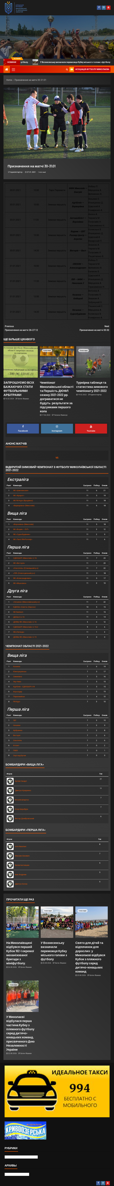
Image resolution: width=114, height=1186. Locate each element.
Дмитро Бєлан (21, 884)
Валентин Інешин (22, 865)
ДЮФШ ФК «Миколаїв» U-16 (24, 622)
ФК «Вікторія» (19, 563)
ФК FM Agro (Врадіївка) (23, 500)
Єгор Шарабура (21, 809)
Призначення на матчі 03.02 (94, 328)
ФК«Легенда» (18, 632)
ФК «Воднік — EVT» (21, 529)
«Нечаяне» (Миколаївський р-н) (26, 602)
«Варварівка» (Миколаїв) (24, 505)
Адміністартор (16, 172)
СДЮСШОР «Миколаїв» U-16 (25, 558)
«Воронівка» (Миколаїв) (23, 524)
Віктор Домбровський (24, 818)
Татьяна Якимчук (60, 415)
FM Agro (16, 702)
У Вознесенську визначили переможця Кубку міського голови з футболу (54, 951)
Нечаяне (16, 725)
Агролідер (17, 692)
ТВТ (14, 720)
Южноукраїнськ (19, 671)
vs (57, 457)
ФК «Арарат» (18, 495)
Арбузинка (17, 730)
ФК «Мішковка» (19, 583)
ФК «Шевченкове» (21, 490)
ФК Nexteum (18, 612)
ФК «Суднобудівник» (21, 534)
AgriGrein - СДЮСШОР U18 (24, 687)
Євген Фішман (23, 399)
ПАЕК (15, 750)
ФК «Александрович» (22, 578)
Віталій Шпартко (22, 800)
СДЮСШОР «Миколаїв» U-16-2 (25, 627)
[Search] (67, 69)
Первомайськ (19, 696)
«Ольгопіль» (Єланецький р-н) (25, 568)
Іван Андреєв (20, 874)
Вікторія (16, 735)
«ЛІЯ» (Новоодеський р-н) (24, 573)
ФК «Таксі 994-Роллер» (22, 539)
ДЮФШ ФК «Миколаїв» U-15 (24, 637)
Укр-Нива (17, 682)
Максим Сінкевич (22, 856)
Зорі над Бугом (19, 755)
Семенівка (17, 676)
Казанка (16, 666)
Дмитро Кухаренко (23, 790)
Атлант (16, 745)
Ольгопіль (17, 740)
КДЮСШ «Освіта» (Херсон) (24, 607)
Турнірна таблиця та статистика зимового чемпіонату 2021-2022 (92, 386)
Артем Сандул (21, 781)
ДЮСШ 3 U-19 (18, 617)
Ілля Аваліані (20, 846)
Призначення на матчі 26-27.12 (21, 328)
